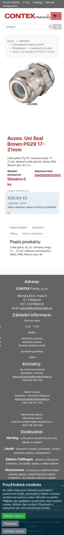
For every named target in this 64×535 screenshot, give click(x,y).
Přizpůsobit (10, 523)
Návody (50, 2)
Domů (10, 41)
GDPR (32, 357)
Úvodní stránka (11, 2)
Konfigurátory (10, 5)
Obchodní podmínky (32, 351)
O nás (26, 2)
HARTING (24, 41)
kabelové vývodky (41, 48)
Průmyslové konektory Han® (28, 44)
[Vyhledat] (57, 27)
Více (28, 165)
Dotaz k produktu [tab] (32, 233)
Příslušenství (19, 48)
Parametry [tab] (38, 227)
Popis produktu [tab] (18, 227)
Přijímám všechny (13, 515)
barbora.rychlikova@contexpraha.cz (32, 421)
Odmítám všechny (14, 531)
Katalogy (38, 2)
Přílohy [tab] (13, 233)
